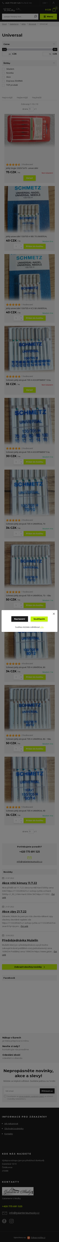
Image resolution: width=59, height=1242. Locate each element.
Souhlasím (39, 619)
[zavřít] (54, 613)
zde (42, 627)
